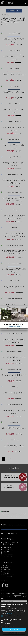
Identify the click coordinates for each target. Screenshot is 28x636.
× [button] (26, 603)
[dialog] (14, 619)
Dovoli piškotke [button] (14, 629)
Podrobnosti (9, 613)
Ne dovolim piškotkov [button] (14, 633)
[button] (14, 626)
